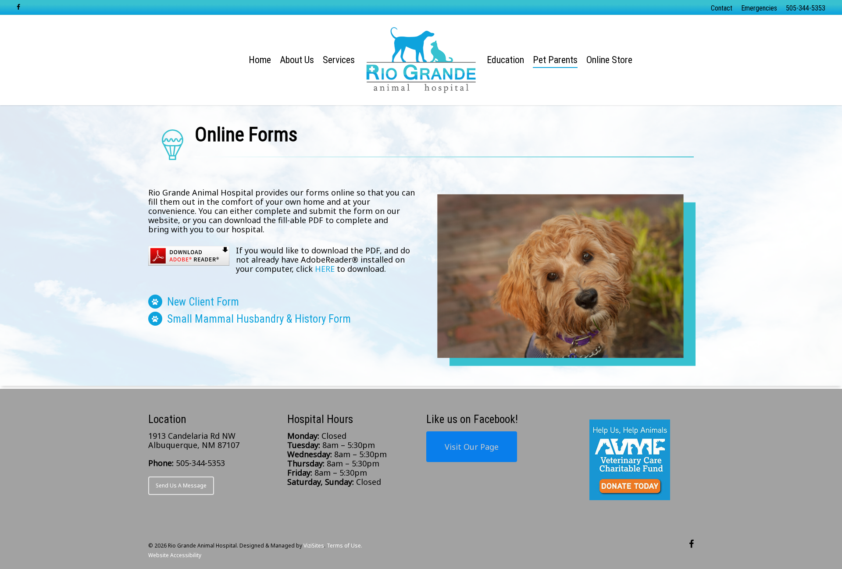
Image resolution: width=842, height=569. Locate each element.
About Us (297, 60)
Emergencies (759, 8)
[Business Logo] (421, 60)
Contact (721, 8)
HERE (325, 268)
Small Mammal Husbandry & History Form (259, 319)
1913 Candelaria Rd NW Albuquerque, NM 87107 (193, 440)
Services (339, 60)
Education (505, 60)
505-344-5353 (805, 8)
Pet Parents (555, 60)
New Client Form (203, 301)
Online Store (609, 60)
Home (260, 60)
